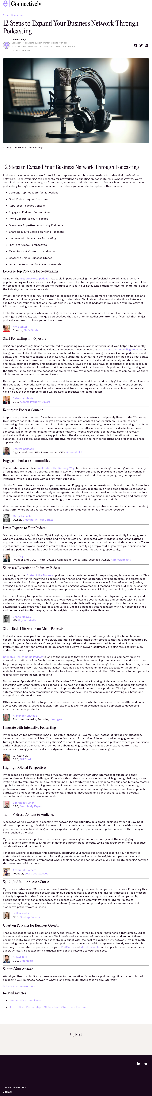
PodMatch (67, 947)
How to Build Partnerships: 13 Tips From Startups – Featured (48, 1007)
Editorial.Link (74, 452)
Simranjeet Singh (24, 802)
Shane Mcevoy (22, 616)
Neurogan (56, 719)
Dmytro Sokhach (23, 448)
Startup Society (30, 917)
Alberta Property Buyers (35, 401)
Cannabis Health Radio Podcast (23, 656)
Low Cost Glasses (36, 873)
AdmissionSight (121, 559)
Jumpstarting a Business (25, 1000)
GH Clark (26, 759)
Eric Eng (18, 556)
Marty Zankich (22, 516)
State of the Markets (40, 575)
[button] (135, 45)
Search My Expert (31, 806)
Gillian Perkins (22, 913)
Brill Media (26, 960)
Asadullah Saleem (24, 869)
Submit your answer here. (19, 986)
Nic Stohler (20, 326)
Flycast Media (27, 620)
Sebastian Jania (23, 398)
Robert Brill (20, 957)
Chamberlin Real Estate (38, 519)
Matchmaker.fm (90, 947)
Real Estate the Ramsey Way (56, 468)
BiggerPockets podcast (35, 278)
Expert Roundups (13, 15)
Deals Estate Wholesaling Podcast (120, 349)
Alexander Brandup (25, 715)
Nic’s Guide (31, 330)
